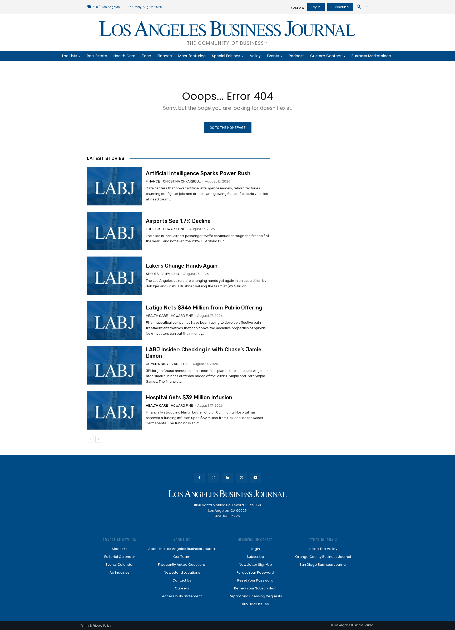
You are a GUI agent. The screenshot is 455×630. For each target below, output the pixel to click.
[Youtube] (255, 478)
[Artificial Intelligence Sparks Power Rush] (114, 186)
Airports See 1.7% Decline (178, 221)
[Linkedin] (227, 478)
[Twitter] (241, 478)
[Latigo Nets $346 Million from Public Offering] (114, 320)
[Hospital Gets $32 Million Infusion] (114, 410)
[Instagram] (213, 478)
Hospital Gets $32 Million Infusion (189, 397)
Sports (152, 273)
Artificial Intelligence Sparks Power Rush (198, 173)
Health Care (157, 315)
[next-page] (98, 439)
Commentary (157, 364)
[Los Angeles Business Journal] (227, 493)
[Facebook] (199, 478)
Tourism (153, 229)
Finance (153, 181)
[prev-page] (90, 439)
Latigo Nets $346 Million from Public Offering (204, 307)
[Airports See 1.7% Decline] (114, 231)
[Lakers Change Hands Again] (114, 276)
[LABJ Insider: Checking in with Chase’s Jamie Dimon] (114, 365)
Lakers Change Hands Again (181, 266)
